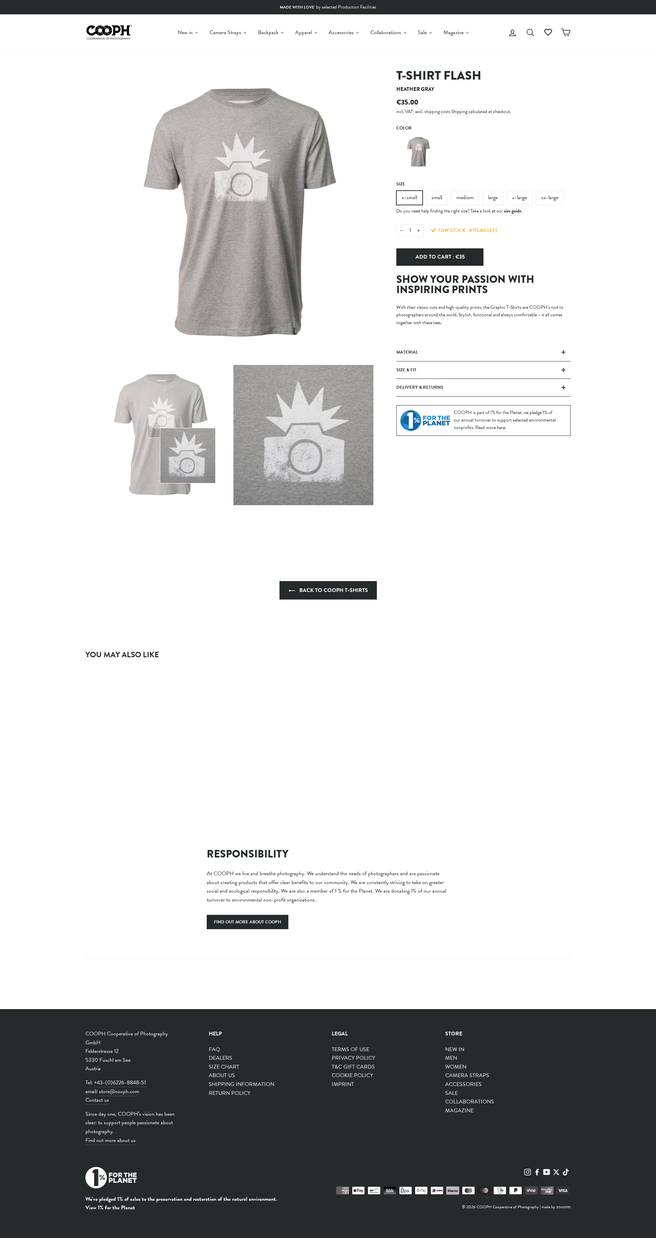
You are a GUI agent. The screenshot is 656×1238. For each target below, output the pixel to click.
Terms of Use (350, 1049)
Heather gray (417, 152)
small (437, 197)
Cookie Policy (352, 1075)
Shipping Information (241, 1084)
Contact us (97, 1100)
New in (454, 1049)
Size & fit (406, 370)
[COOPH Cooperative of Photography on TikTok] (565, 1171)
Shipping (459, 111)
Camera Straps (467, 1075)
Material (407, 352)
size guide (512, 211)
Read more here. (490, 427)
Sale (451, 1093)
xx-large (549, 197)
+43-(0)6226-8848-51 (120, 1082)
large (493, 197)
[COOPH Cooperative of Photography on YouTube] (546, 1171)
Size (400, 184)
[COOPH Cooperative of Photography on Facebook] (537, 1171)
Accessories (463, 1084)
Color (404, 128)
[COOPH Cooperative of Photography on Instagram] (527, 1171)
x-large (519, 197)
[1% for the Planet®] (111, 1179)
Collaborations (469, 1102)
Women (455, 1067)
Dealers (220, 1058)
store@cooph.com (119, 1091)
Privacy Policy (353, 1058)
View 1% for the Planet (110, 1207)
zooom (563, 1206)
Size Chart (224, 1067)
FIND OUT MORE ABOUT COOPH (247, 922)
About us (222, 1075)
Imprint (343, 1084)
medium (465, 197)
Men (451, 1058)
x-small (409, 197)
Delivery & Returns (419, 387)
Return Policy (229, 1093)
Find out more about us (110, 1140)
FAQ (214, 1049)
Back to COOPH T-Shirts (333, 590)
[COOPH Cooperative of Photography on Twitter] (556, 1171)
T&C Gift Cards (353, 1067)
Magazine (459, 1110)
